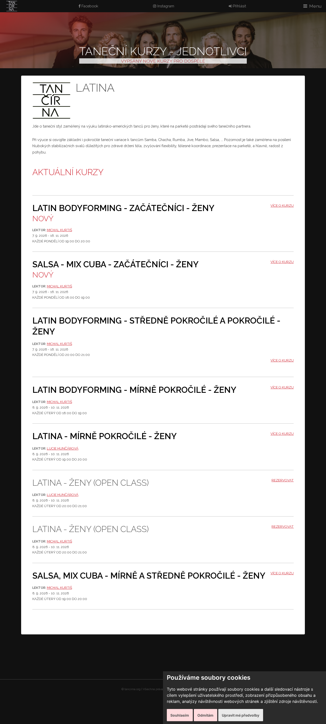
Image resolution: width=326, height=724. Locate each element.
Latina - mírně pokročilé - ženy (104, 436)
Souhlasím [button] (179, 715)
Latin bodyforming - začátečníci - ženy (123, 208)
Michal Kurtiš (59, 230)
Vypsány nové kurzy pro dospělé (163, 61)
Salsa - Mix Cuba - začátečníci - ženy (115, 264)
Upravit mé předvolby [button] (240, 715)
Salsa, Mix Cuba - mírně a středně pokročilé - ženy (148, 576)
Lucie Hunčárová (62, 448)
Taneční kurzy (122, 51)
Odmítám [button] (205, 715)
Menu (315, 6)
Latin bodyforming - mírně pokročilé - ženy (134, 390)
